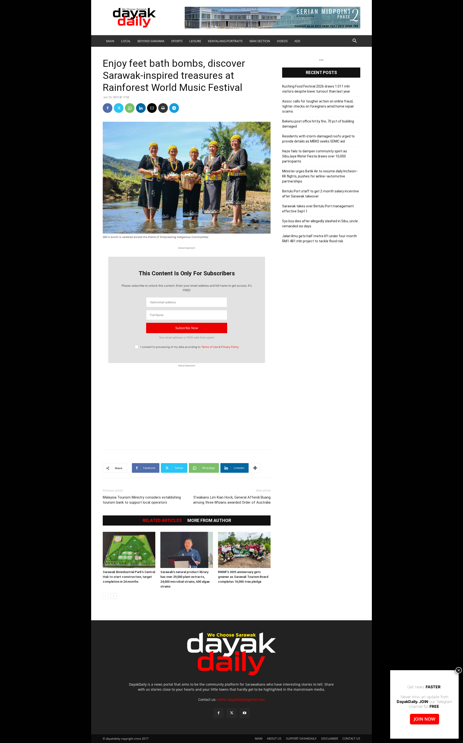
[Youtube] (244, 713)
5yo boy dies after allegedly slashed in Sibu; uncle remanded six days (320, 223)
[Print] (163, 108)
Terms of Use (209, 347)
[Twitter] (118, 108)
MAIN (110, 41)
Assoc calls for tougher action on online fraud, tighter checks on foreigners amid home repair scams (318, 106)
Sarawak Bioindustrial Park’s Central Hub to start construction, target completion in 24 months (129, 576)
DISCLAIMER (329, 738)
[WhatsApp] (130, 108)
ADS (297, 41)
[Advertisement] (186, 404)
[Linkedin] (141, 108)
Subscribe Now (186, 328)
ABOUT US (274, 738)
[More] (255, 468)
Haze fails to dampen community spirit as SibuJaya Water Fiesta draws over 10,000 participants (314, 156)
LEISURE (195, 41)
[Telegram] (174, 108)
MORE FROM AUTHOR (209, 520)
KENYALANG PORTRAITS (225, 41)
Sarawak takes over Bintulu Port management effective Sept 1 (318, 208)
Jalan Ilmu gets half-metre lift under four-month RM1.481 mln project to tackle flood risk (319, 238)
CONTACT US (351, 738)
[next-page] (113, 596)
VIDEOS (282, 41)
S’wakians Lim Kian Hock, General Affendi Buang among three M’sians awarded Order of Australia (232, 500)
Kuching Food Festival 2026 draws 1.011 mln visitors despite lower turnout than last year (316, 88)
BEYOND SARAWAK (150, 41)
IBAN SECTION (259, 41)
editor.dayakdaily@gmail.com (241, 699)
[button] (354, 41)
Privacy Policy (230, 347)
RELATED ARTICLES (162, 520)
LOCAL (126, 41)
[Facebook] (107, 108)
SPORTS (177, 41)
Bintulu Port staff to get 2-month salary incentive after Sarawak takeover (320, 193)
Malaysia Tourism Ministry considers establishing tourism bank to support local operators (142, 500)
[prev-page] (106, 596)
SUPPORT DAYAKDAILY (301, 738)
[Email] (152, 108)
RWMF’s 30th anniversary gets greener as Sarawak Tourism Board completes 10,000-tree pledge (243, 576)
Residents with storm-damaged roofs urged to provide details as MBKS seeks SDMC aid (318, 138)
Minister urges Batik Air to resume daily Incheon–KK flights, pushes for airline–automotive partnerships (320, 176)
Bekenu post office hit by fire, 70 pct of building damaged (318, 123)
